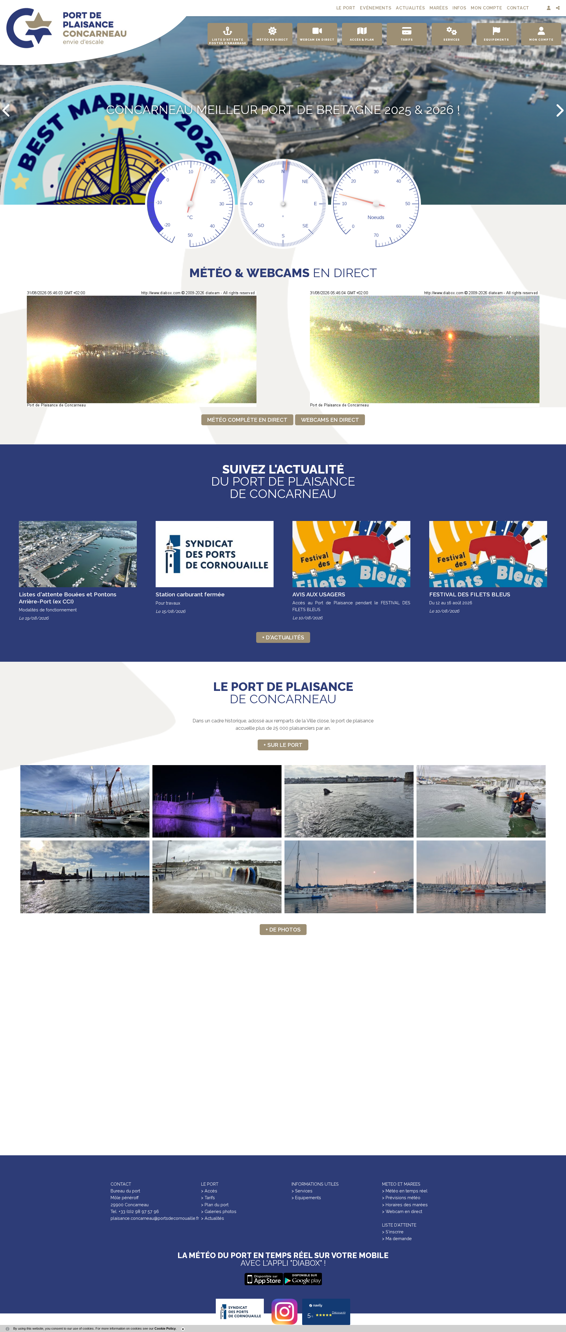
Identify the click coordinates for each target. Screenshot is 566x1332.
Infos (459, 7)
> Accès (209, 1190)
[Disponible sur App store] (302, 1279)
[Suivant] (559, 110)
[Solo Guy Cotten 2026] (84, 876)
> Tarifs (208, 1197)
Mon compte (486, 7)
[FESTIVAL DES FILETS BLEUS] (488, 554)
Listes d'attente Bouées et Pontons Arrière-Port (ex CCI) (67, 597)
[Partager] (558, 8)
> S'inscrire (393, 1231)
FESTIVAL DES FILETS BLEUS (469, 594)
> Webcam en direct (402, 1211)
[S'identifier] (549, 8)
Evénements (375, 7)
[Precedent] (6, 110)
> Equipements (306, 1197)
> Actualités (212, 1218)
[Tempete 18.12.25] (217, 876)
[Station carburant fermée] (215, 554)
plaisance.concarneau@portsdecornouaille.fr (155, 1218)
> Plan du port (214, 1204)
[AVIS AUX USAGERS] (351, 554)
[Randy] (349, 801)
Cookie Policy (165, 1328)
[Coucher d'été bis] (481, 876)
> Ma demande (397, 1238)
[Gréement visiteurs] (84, 801)
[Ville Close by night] (217, 801)
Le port (346, 7)
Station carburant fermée (190, 594)
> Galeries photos (218, 1211)
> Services (302, 1190)
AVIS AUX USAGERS (318, 594)
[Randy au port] (481, 801)
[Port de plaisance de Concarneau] (66, 28)
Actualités (410, 7)
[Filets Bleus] (349, 876)
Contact (518, 7)
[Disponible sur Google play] (263, 1279)
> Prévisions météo (401, 1197)
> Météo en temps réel (404, 1190)
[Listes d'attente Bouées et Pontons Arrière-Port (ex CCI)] (78, 554)
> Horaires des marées (405, 1204)
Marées (439, 7)
